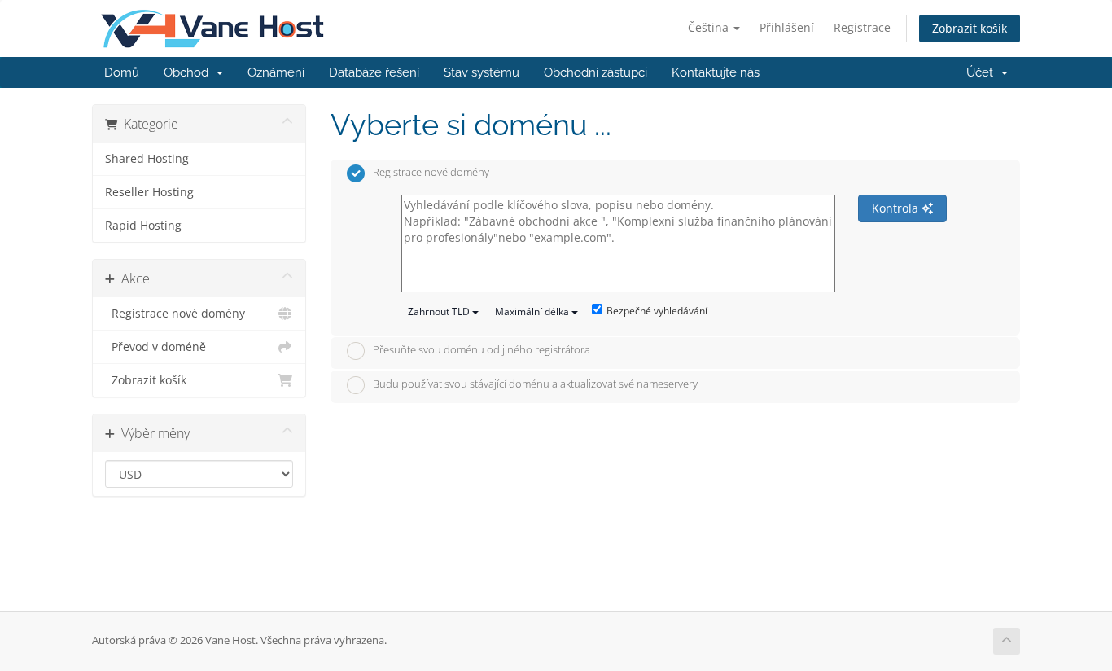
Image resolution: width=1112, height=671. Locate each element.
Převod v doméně (155, 347)
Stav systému (481, 72)
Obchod (189, 72)
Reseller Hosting (149, 192)
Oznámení (275, 72)
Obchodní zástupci (595, 72)
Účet (983, 72)
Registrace (862, 27)
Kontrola (897, 208)
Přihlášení (787, 27)
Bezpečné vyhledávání (656, 311)
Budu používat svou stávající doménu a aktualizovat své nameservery (535, 383)
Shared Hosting (147, 158)
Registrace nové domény (175, 313)
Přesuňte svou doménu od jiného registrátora (481, 350)
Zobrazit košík (969, 28)
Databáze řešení (374, 72)
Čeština (710, 27)
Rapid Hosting (143, 225)
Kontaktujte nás (716, 72)
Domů (121, 72)
